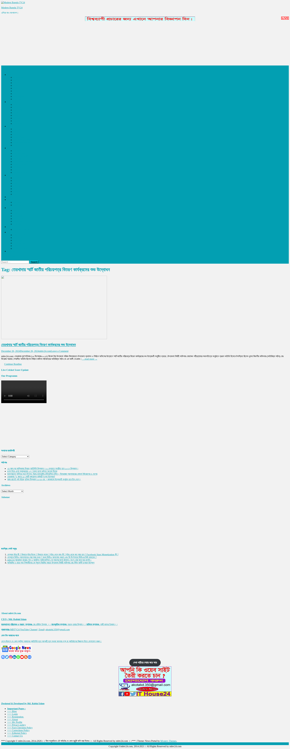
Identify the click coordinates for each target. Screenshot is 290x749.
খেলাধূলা (16, 91)
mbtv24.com (45, 351)
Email (41, 629)
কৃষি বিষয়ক (17, 118)
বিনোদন (16, 85)
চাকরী (9, 197)
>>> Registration (15, 716)
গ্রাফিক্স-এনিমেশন (20, 164)
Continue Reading (13, 364)
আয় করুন (11, 226)
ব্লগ (15, 210)
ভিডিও (9, 175)
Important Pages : (16, 708)
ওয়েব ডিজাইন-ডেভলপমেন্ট (23, 161)
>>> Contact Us (15, 736)
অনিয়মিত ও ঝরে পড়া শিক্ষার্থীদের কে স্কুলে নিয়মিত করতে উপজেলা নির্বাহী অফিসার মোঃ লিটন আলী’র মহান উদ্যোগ (50, 562)
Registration (19, 216)
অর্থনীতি (16, 82)
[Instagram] (11, 657)
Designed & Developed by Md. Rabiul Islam (22, 703)
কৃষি (14, 93)
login (15, 213)
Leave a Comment (59, 351)
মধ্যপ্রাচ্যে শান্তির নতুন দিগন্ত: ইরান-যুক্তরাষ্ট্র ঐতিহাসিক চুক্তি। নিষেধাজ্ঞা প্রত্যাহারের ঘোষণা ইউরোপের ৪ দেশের (52, 474)
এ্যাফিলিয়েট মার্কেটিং (21, 156)
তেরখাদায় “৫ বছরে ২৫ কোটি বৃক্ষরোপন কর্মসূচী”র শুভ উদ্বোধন (31, 476)
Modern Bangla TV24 (12, 7)
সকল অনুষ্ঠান (18, 123)
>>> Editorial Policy (17, 733)
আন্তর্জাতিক (18, 77)
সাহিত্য (10, 126)
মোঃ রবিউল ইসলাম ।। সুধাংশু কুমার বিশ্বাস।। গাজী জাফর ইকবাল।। (59, 624)
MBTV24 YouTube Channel (23, 629)
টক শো (16, 112)
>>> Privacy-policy (16, 725)
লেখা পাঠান (17, 224)
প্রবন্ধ (15, 134)
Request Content (21, 229)
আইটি (9, 148)
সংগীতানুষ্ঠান (18, 107)
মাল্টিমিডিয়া (17, 167)
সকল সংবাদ (17, 99)
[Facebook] (3, 657)
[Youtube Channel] (22, 657)
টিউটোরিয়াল (17, 159)
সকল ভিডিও (18, 178)
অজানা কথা (17, 110)
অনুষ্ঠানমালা (11, 102)
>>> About (12, 719)
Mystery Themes (168, 741)
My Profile (18, 218)
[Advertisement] (91, 44)
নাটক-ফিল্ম (17, 104)
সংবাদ (9, 74)
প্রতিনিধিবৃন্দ (17, 240)
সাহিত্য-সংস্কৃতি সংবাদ (22, 140)
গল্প (14, 131)
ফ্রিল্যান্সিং (17, 150)
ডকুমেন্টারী (17, 121)
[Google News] (29, 657)
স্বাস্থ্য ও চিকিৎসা (20, 235)
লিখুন (9, 207)
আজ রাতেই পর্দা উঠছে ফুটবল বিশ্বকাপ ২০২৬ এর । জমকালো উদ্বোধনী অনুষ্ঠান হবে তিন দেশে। (44, 479)
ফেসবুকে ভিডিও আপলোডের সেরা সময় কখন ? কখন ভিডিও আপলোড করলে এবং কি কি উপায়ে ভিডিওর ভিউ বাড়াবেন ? (52, 557)
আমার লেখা (17, 221)
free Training (19, 243)
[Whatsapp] (18, 657)
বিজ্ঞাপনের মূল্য (19, 205)
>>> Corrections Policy (18, 730)
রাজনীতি (16, 80)
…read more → (89, 359)
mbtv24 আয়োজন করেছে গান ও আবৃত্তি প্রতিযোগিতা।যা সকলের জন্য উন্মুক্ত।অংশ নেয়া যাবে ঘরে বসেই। (49, 560)
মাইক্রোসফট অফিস (21, 172)
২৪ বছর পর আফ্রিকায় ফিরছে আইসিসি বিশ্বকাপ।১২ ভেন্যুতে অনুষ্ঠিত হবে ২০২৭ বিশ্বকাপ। (43, 468)
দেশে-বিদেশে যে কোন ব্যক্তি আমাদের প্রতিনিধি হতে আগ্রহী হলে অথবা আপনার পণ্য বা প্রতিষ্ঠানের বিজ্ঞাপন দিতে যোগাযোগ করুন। (51, 641)
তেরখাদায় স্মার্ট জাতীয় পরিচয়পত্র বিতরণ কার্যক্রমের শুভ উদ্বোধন (38, 345)
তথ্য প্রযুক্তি (18, 96)
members (17, 237)
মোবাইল (16, 169)
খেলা (15, 188)
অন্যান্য (10, 232)
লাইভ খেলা (11, 251)
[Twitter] (7, 657)
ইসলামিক (16, 191)
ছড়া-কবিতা (17, 129)
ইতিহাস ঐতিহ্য (19, 137)
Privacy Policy (20, 248)
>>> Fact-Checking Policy (20, 727)
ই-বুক (15, 145)
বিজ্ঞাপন (10, 199)
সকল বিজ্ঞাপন (18, 202)
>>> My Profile (14, 722)
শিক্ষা (15, 88)
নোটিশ (15, 245)
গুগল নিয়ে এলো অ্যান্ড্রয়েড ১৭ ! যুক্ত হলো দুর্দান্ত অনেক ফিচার (32, 471)
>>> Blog (12, 711)
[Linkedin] (14, 657)
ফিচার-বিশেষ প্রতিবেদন (22, 142)
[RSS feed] (26, 657)
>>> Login (12, 714)
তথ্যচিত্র (17, 186)
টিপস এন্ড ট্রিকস (19, 153)
